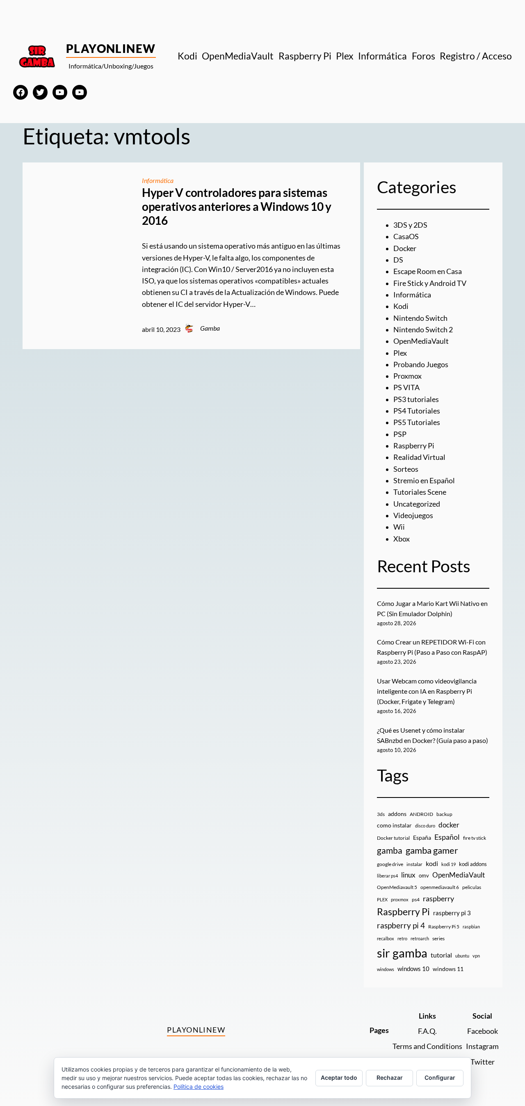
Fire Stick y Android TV (429, 283)
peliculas (471, 887)
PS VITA (406, 387)
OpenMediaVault (421, 341)
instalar (414, 864)
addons (397, 813)
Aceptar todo (339, 1077)
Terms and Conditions (427, 1046)
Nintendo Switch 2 (423, 329)
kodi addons (473, 864)
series (438, 938)
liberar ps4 (387, 875)
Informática (157, 180)
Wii (399, 527)
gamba (389, 850)
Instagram (482, 1046)
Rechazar (390, 1077)
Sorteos (405, 469)
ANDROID (421, 814)
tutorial (441, 955)
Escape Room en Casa (427, 271)
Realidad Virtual (419, 457)
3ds (381, 814)
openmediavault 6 (439, 887)
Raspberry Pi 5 (443, 926)
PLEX (382, 899)
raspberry (438, 898)
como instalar (394, 825)
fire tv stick (474, 838)
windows (385, 969)
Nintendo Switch (420, 318)
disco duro (425, 825)
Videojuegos (413, 515)
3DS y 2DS (410, 225)
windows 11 (448, 968)
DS (398, 260)
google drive (390, 864)
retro (402, 938)
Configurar (440, 1077)
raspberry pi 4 (401, 925)
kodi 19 (448, 864)
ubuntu (462, 955)
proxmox (400, 899)
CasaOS (406, 236)
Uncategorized (416, 504)
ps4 (416, 899)
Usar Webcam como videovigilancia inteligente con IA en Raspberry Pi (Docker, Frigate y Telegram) (427, 691)
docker (448, 824)
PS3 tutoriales (416, 399)
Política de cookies (198, 1086)
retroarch (420, 938)
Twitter (482, 1062)
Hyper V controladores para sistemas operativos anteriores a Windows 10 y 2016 (236, 206)
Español (447, 836)
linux (408, 875)
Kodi (401, 306)
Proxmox (407, 376)
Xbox (401, 539)
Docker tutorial (393, 838)
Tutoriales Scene (419, 492)
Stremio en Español (424, 480)
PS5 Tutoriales (416, 422)
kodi (432, 863)
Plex (400, 353)
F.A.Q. (427, 1031)
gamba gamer (432, 850)
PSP (399, 434)
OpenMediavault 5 (397, 887)
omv (424, 875)
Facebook (482, 1031)
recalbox (385, 938)
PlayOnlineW (111, 48)
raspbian (471, 926)
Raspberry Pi (413, 445)
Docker (404, 248)
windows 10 (413, 968)
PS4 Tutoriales (416, 411)
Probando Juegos (420, 364)
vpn (476, 955)
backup (444, 814)
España (422, 837)
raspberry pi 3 (452, 912)
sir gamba (402, 953)
